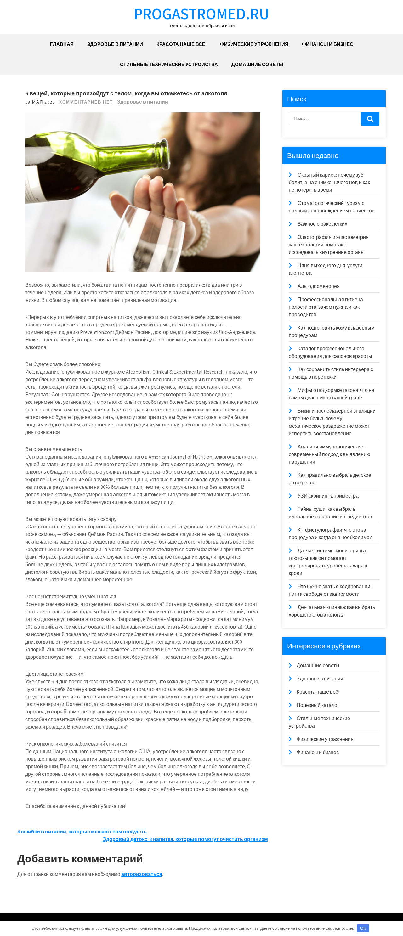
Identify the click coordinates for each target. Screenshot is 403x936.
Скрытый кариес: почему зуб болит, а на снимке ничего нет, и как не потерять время (329, 182)
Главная (62, 44)
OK (363, 928)
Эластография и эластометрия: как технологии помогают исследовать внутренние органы (329, 245)
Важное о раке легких (322, 224)
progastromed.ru (201, 13)
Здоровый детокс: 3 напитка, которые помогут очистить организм (185, 839)
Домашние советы (257, 64)
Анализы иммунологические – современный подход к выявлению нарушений (329, 454)
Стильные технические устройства (169, 64)
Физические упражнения (254, 44)
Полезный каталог (318, 705)
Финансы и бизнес (327, 44)
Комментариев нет (86, 102)
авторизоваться (141, 874)
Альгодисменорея (319, 286)
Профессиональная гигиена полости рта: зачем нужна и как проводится (326, 307)
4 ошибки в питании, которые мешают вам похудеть (82, 831)
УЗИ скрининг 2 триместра (328, 496)
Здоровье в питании (115, 44)
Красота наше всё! (181, 44)
